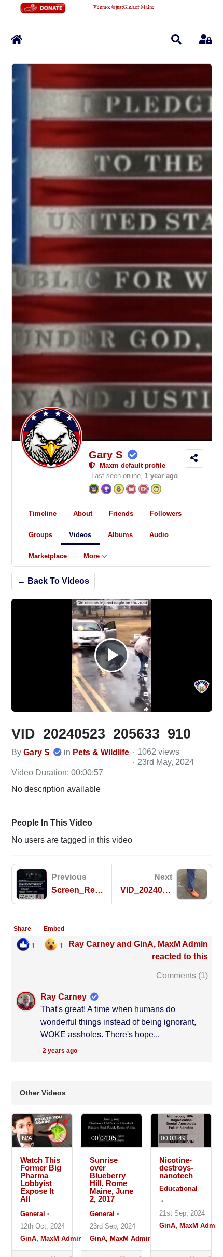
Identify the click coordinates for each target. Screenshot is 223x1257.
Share (22, 928)
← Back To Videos (53, 580)
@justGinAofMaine (133, 7)
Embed (54, 928)
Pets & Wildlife (101, 752)
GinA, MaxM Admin (51, 1238)
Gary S (105, 454)
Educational (178, 1188)
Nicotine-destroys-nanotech (176, 1167)
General (32, 1214)
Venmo (101, 7)
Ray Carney (63, 996)
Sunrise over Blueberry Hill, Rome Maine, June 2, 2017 (111, 1179)
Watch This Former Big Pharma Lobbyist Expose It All (40, 1179)
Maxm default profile (130, 465)
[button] (176, 39)
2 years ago (60, 1050)
